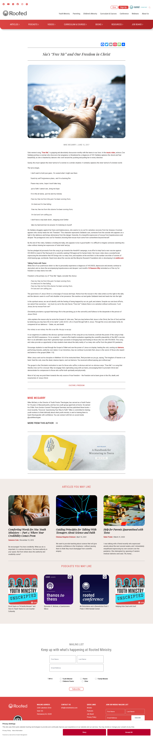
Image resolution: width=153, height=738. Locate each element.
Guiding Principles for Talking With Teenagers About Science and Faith (76, 531)
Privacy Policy (91, 717)
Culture (72, 385)
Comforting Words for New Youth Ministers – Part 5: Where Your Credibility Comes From (27, 532)
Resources (116, 24)
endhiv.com (119, 258)
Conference (124, 14)
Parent (85, 679)
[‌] (13, 4)
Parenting (76, 14)
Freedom (80, 385)
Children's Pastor (68, 681)
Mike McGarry (70, 145)
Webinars (135, 14)
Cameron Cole (13, 540)
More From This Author (41, 423)
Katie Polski (108, 537)
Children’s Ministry (90, 14)
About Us (145, 14)
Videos (51, 24)
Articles (14, 24)
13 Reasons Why (94, 268)
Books (98, 24)
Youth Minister (67, 679)
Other (86, 681)
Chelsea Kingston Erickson (65, 537)
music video (110, 153)
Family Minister (103, 679)
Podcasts (32, 24)
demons (121, 347)
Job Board (137, 24)
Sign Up (123, 7)
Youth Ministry (64, 14)
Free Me (45, 153)
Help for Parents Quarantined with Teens (123, 531)
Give (114, 7)
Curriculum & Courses (74, 24)
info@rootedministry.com (69, 708)
